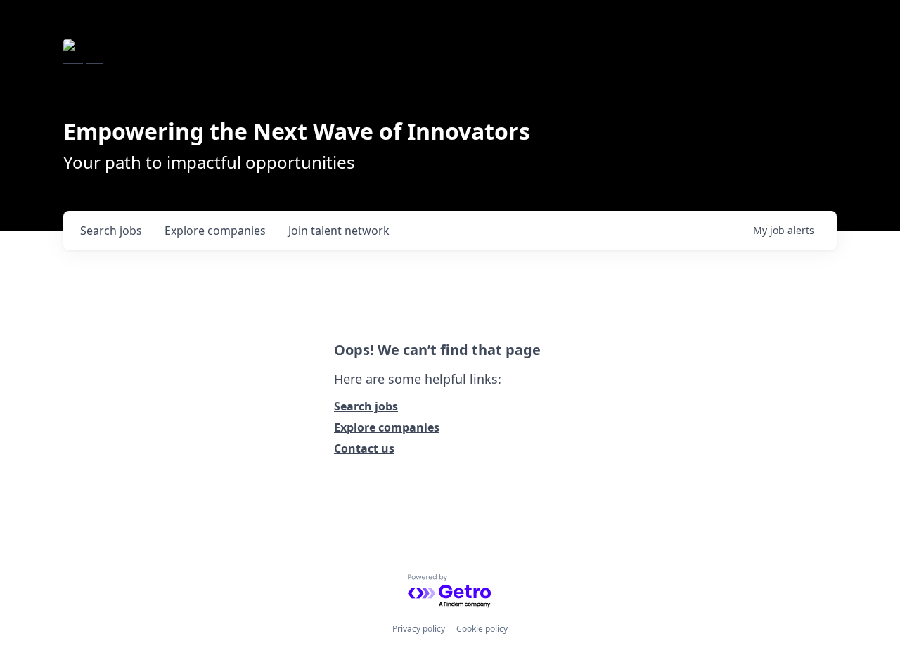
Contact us (364, 448)
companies (215, 230)
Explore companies (386, 427)
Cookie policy (482, 629)
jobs (111, 230)
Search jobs (366, 406)
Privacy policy (418, 629)
